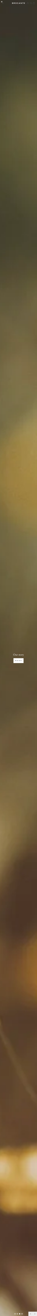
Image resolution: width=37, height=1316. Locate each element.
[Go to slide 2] (17, 1314)
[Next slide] (35, 1314)
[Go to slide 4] (22, 1314)
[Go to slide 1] (15, 1314)
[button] (30, 3)
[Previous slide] (30, 1314)
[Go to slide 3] (19, 1314)
